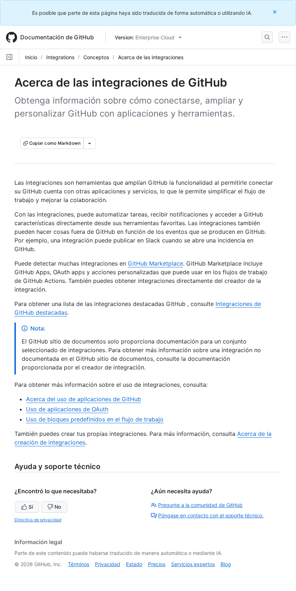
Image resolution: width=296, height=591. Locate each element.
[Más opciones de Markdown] (89, 143)
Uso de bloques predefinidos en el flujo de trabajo (95, 419)
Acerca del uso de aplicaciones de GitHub (83, 399)
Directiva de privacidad (37, 519)
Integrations (60, 57)
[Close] (275, 12)
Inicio (31, 57)
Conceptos (96, 57)
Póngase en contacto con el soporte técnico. (211, 515)
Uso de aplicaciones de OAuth (67, 409)
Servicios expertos (193, 564)
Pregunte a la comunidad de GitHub (200, 505)
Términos (78, 564)
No (58, 507)
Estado (134, 564)
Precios (156, 564)
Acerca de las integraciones (150, 57)
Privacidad (107, 564)
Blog (226, 564)
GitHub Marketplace (155, 263)
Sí (31, 507)
